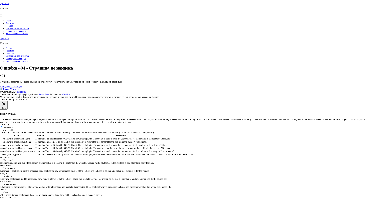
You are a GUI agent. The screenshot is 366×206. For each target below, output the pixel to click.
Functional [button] (5, 157)
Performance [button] (5, 165)
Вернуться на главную (11, 86)
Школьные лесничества (17, 28)
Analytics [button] (4, 173)
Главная (9, 20)
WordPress (66, 94)
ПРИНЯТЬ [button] (21, 99)
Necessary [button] (4, 124)
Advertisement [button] (6, 181)
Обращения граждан (16, 31)
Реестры (10, 23)
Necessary (8, 127)
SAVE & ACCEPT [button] (9, 197)
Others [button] (3, 189)
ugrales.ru (4, 3)
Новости (10, 26)
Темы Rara (44, 94)
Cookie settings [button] (8, 99)
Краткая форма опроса (17, 33)
